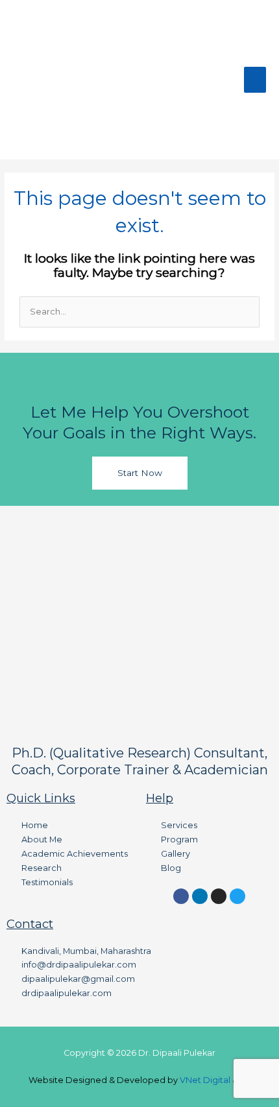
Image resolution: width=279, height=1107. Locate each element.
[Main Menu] (255, 80)
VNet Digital (205, 1080)
